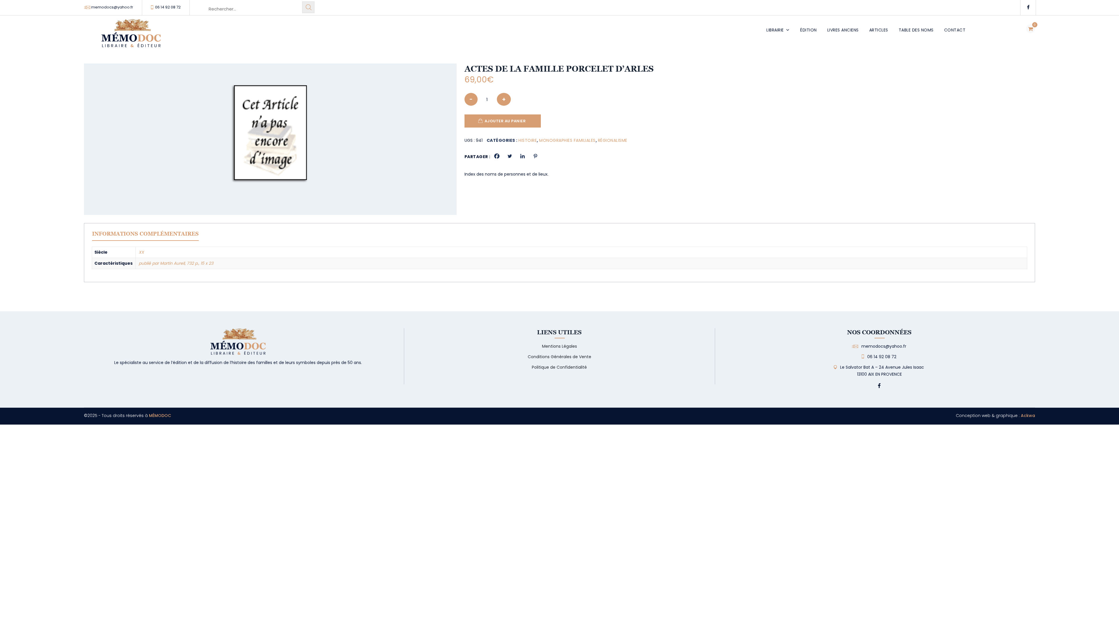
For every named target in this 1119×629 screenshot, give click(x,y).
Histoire (527, 140)
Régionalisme (612, 140)
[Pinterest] (535, 156)
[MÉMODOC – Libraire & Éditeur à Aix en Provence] (131, 36)
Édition (808, 30)
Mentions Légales (559, 346)
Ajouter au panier (505, 121)
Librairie (775, 30)
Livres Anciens (843, 30)
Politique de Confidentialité (559, 367)
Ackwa (1028, 415)
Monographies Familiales (567, 140)
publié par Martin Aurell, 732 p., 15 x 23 (176, 263)
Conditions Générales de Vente (559, 357)
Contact (955, 30)
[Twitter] (509, 156)
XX (141, 252)
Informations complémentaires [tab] (145, 234)
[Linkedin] (522, 156)
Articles (878, 30)
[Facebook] (496, 156)
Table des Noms (916, 30)
